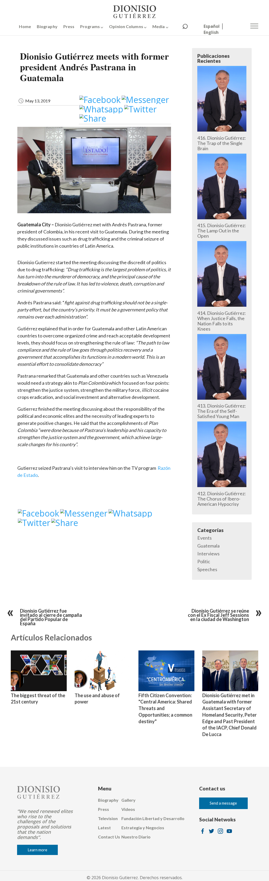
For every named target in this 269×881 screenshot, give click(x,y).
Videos (128, 809)
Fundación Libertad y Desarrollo (152, 818)
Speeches (207, 569)
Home (25, 26)
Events (204, 538)
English (211, 32)
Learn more (37, 849)
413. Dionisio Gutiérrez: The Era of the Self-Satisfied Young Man (221, 411)
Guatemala (208, 546)
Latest (104, 827)
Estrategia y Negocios (142, 827)
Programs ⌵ (91, 26)
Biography (47, 26)
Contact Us (109, 836)
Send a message (223, 803)
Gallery (128, 799)
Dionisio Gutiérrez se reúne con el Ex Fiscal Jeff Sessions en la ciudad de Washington (218, 615)
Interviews (208, 553)
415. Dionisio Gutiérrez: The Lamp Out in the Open (221, 230)
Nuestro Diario (136, 836)
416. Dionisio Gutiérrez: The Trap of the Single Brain (221, 143)
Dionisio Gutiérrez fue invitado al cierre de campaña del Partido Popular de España (51, 617)
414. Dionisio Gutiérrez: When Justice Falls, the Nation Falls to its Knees (221, 321)
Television (108, 818)
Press (69, 26)
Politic (203, 561)
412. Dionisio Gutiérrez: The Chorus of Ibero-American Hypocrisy (221, 499)
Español (212, 26)
